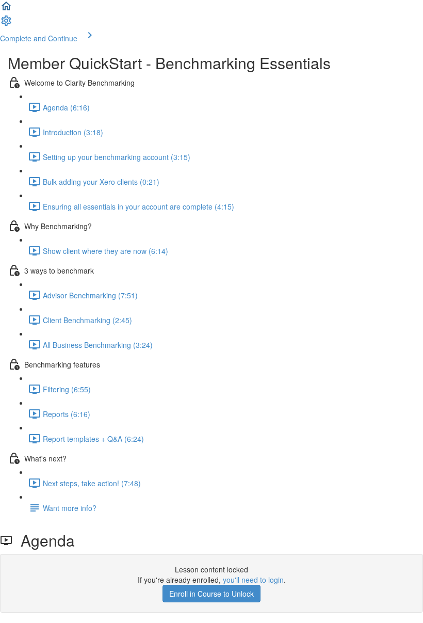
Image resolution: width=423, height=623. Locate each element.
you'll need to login (253, 579)
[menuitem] (6, 24)
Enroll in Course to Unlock (211, 593)
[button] (6, 9)
